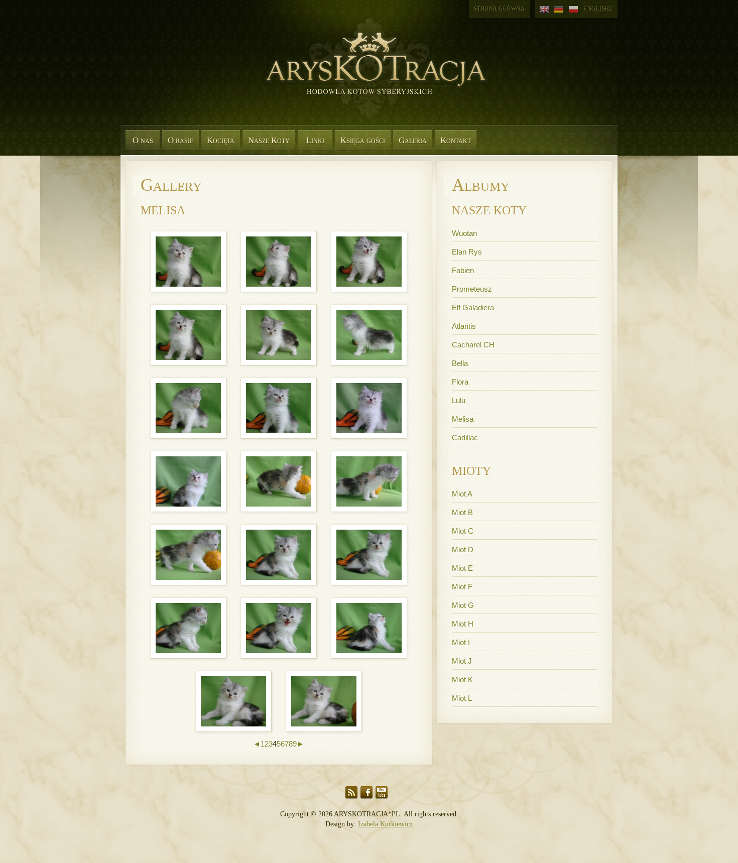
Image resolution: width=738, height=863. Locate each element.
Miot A (462, 493)
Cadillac (465, 437)
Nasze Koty (269, 140)
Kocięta (220, 140)
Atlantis (464, 326)
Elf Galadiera (473, 307)
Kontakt (455, 140)
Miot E (462, 568)
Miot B (462, 512)
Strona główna (499, 9)
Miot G (463, 605)
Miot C (462, 531)
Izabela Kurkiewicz (385, 824)
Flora (460, 382)
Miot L (462, 698)
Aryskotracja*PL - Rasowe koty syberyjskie (371, 75)
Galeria (413, 140)
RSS (351, 792)
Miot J (462, 661)
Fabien (463, 270)
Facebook (366, 792)
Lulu (458, 400)
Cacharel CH (473, 344)
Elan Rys (467, 252)
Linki (315, 140)
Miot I (461, 642)
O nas (143, 140)
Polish (573, 9)
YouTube (382, 792)
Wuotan (464, 233)
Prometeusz (472, 289)
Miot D (462, 549)
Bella (460, 363)
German (559, 9)
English (544, 9)
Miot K (462, 679)
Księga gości (362, 140)
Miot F (462, 586)
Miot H (462, 624)
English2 (597, 9)
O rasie (180, 140)
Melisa (462, 419)
